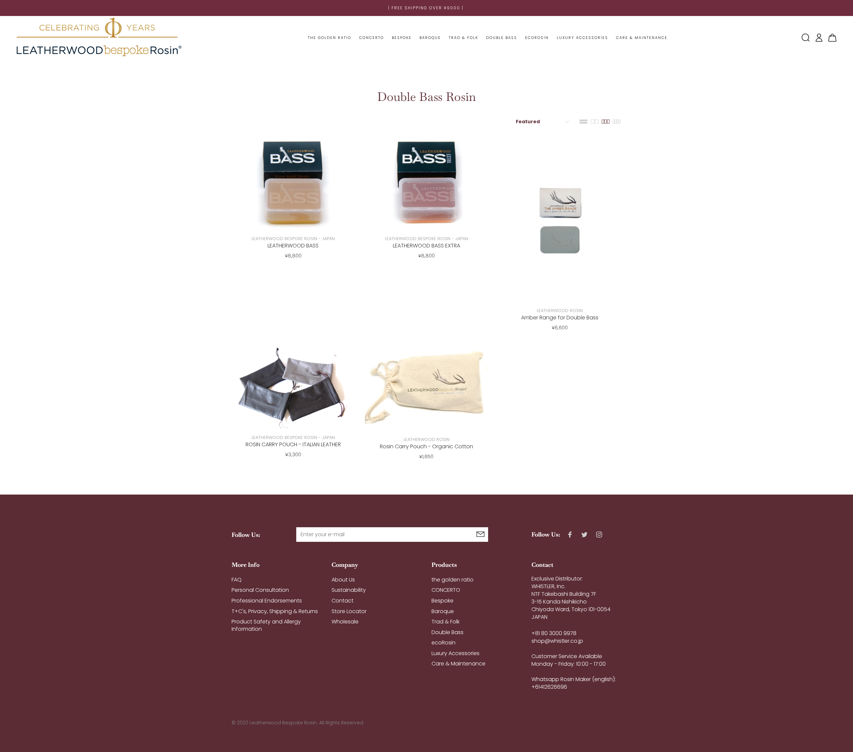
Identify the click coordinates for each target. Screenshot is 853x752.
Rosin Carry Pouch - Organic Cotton (426, 446)
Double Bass (447, 632)
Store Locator (349, 611)
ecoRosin (443, 642)
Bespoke (442, 600)
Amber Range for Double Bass (559, 317)
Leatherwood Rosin (560, 310)
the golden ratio (452, 579)
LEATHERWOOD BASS (293, 245)
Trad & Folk (445, 621)
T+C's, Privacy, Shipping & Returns (275, 611)
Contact (343, 600)
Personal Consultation (260, 590)
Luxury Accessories (455, 653)
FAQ (237, 579)
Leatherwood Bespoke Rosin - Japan (293, 238)
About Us (343, 579)
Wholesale (345, 621)
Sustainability (349, 590)
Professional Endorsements (267, 600)
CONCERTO (445, 590)
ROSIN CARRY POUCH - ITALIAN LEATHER (293, 444)
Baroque (442, 611)
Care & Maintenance (458, 663)
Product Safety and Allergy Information (266, 625)
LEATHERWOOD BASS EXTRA (426, 245)
